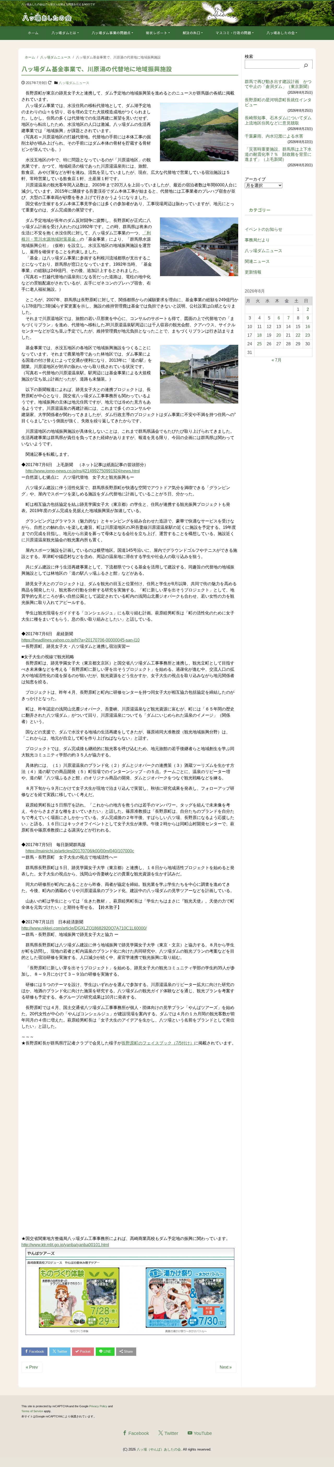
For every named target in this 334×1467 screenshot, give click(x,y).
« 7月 (277, 360)
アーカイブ (255, 179)
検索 (249, 56)
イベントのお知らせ (263, 229)
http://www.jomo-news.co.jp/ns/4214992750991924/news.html (83, 471)
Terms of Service (32, 1411)
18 (259, 335)
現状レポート (156, 32)
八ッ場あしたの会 (280, 32)
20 (278, 335)
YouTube (202, 1433)
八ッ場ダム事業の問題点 (111, 32)
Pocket (85, 1351)
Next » (226, 1367)
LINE (107, 1351)
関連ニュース (257, 261)
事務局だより (257, 240)
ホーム (33, 32)
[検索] (306, 65)
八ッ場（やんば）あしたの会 (159, 1449)
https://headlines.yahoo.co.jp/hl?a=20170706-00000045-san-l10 (80, 640)
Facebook (36, 1351)
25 (259, 344)
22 (298, 335)
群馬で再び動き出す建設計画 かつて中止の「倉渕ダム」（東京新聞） (278, 84)
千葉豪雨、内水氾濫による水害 (274, 136)
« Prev (32, 1367)
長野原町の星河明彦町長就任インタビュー (278, 102)
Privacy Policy (98, 1406)
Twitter (61, 1351)
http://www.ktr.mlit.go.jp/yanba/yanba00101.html (65, 1245)
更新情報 (253, 272)
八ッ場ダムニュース (74, 83)
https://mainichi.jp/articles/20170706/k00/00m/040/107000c (80, 851)
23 (307, 335)
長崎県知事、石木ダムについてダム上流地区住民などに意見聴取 (278, 120)
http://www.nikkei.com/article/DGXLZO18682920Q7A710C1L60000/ (84, 928)
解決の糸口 (191, 32)
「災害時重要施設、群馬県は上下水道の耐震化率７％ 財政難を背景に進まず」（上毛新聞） (278, 154)
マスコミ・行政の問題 (233, 32)
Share (128, 1351)
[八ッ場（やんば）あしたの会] (47, 16)
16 (307, 326)
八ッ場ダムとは (63, 32)
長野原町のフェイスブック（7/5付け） (158, 1043)
